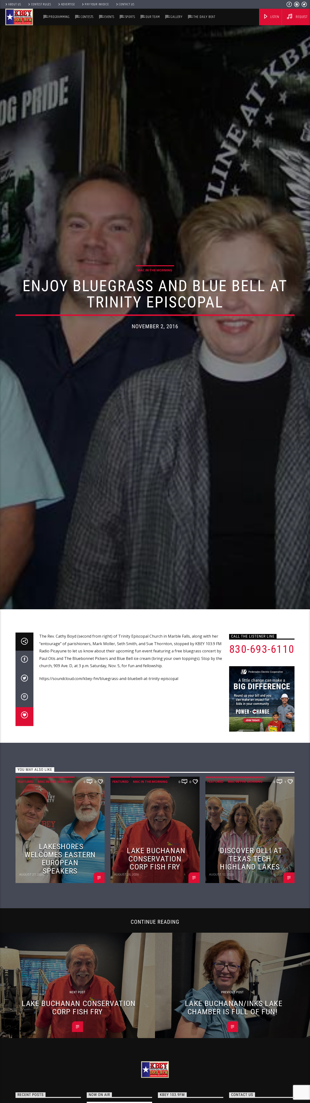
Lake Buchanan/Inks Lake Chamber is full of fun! (234, 1061)
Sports (130, 17)
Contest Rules (41, 4)
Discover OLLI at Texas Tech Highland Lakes (251, 912)
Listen (274, 17)
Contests (87, 17)
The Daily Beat (204, 17)
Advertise (68, 4)
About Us (14, 4)
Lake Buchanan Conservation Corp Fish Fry (156, 912)
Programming (59, 17)
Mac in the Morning (155, 295)
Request (301, 17)
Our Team (153, 17)
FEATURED (25, 835)
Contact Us (126, 4)
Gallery (176, 17)
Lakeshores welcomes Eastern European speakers (60, 912)
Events (109, 17)
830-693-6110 (261, 702)
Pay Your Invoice (97, 4)
